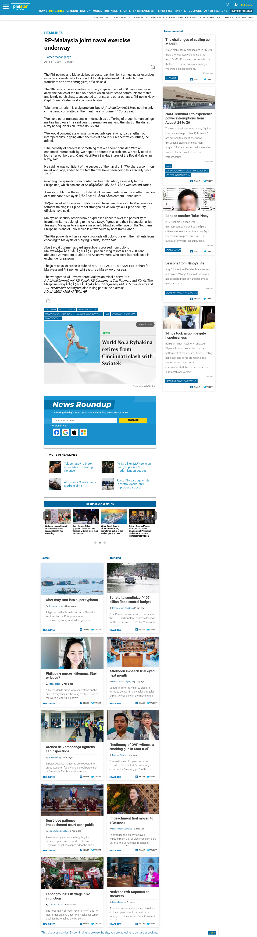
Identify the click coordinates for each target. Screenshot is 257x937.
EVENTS (180, 10)
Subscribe (247, 5)
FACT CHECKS (225, 17)
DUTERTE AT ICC (138, 17)
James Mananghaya (58, 57)
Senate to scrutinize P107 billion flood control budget (130, 599)
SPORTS (125, 10)
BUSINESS (111, 10)
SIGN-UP (133, 420)
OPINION (72, 10)
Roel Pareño (54, 757)
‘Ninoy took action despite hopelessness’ (185, 335)
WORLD (97, 10)
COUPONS (195, 10)
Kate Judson (54, 684)
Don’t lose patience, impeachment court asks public (70, 822)
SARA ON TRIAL (102, 17)
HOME (43, 10)
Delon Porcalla (119, 902)
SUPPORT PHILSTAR (241, 11)
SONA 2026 (120, 17)
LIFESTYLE (165, 10)
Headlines (53, 33)
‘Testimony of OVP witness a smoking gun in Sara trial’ (131, 747)
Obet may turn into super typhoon (72, 600)
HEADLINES (56, 10)
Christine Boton (56, 904)
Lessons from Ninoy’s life (184, 263)
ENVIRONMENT (244, 17)
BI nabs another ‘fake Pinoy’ (187, 216)
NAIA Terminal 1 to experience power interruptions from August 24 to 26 (189, 118)
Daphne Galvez (119, 755)
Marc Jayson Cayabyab (123, 608)
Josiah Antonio (56, 606)
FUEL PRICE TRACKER (163, 17)
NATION (85, 10)
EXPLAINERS (207, 17)
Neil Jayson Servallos (122, 829)
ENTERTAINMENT (144, 10)
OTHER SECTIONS (215, 10)
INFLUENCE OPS (187, 17)
